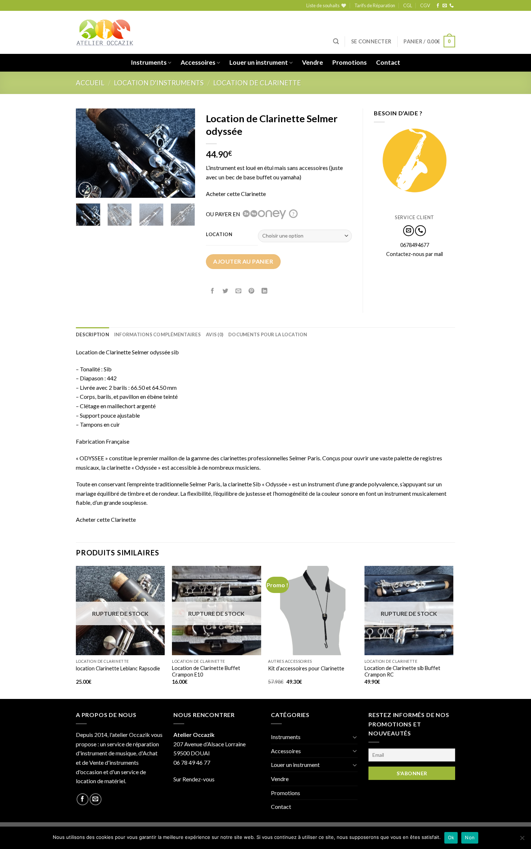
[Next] (183, 153)
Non (470, 837)
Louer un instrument (258, 62)
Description (92, 334)
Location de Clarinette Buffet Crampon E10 (206, 671)
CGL (407, 5)
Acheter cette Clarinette (236, 193)
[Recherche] (336, 41)
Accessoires (198, 62)
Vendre (312, 62)
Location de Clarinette (257, 83)
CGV (425, 5)
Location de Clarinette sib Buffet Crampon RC (402, 671)
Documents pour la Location (267, 334)
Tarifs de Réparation (374, 5)
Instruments (149, 62)
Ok (451, 837)
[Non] (522, 840)
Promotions (349, 62)
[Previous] (87, 153)
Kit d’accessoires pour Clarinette (306, 668)
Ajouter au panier (243, 261)
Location (219, 234)
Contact (388, 62)
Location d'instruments (159, 83)
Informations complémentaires (157, 334)
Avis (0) (214, 334)
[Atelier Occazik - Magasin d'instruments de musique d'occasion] (105, 32)
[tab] (92, 334)
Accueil (90, 83)
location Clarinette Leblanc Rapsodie (118, 668)
